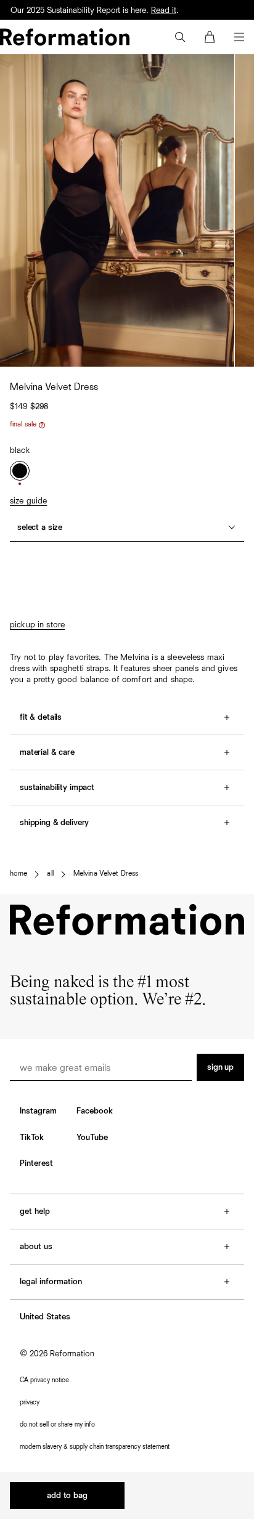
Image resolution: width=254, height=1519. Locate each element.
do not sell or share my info (57, 1424)
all (50, 874)
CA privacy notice (44, 1380)
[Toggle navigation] (239, 37)
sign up (220, 1067)
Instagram (38, 1111)
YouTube (92, 1137)
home (18, 874)
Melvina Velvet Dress (105, 874)
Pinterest (36, 1163)
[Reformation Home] (64, 37)
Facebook (94, 1111)
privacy (29, 1402)
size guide (28, 501)
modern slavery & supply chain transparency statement (95, 1446)
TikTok (32, 1137)
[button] (180, 37)
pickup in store (37, 625)
